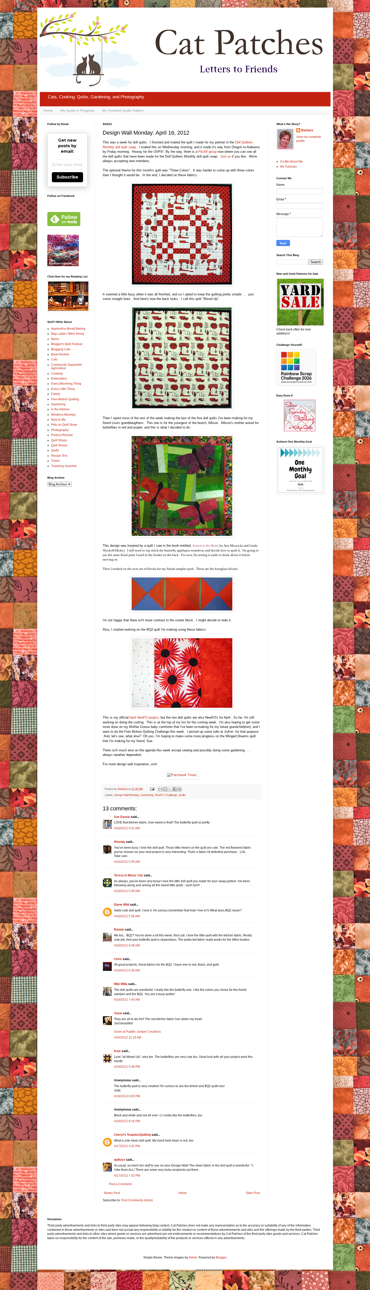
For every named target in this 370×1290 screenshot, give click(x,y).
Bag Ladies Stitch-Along (67, 333)
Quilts (182, 794)
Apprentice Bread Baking (68, 328)
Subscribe (67, 177)
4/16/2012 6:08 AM (127, 945)
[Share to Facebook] (174, 789)
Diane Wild (121, 904)
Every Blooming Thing (66, 383)
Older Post (253, 1193)
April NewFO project (144, 717)
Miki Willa (120, 984)
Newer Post (112, 1193)
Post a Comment (120, 1184)
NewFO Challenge (166, 794)
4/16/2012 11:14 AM (127, 1037)
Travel (55, 461)
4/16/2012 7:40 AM (127, 999)
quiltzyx (119, 1159)
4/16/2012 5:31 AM (127, 828)
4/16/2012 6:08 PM (127, 1096)
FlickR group (207, 151)
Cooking (57, 373)
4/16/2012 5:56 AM (127, 916)
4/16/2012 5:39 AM (127, 891)
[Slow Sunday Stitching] (299, 430)
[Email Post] (152, 788)
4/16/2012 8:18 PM (127, 1121)
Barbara (307, 130)
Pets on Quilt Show (64, 424)
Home (48, 110)
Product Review (62, 435)
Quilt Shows (59, 445)
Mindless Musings (63, 414)
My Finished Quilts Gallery (123, 110)
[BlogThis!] (165, 789)
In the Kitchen (60, 409)
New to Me (58, 419)
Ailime (193, 1257)
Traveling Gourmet (64, 466)
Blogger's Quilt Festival (66, 344)
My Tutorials (288, 166)
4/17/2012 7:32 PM (127, 1175)
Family (55, 394)
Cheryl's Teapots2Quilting (132, 1135)
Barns (55, 339)
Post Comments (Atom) (137, 1200)
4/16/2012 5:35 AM (127, 862)
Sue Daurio (122, 817)
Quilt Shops (59, 440)
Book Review (60, 354)
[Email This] (160, 789)
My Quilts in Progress (77, 110)
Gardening (146, 794)
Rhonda (119, 842)
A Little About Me (291, 161)
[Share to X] (169, 789)
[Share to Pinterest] (179, 789)
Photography (60, 430)
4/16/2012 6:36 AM (127, 970)
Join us (225, 156)
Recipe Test (59, 455)
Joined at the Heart (205, 545)
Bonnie (119, 929)
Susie (118, 1013)
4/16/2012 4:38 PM (127, 1066)
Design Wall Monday (126, 794)
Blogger (221, 1257)
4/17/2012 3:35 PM (127, 1146)
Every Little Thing (63, 389)
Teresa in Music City (128, 875)
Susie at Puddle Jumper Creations (137, 1031)
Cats (54, 359)
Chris (118, 959)
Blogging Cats (60, 349)
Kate (117, 1051)
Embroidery (59, 378)
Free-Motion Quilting (65, 399)
